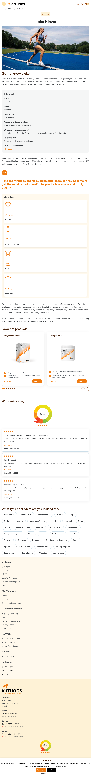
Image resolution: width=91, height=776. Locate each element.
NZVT (4, 574)
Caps (72, 514)
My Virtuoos (9, 590)
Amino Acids (26, 514)
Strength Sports (63, 546)
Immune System (23, 527)
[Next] (87, 389)
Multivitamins (55, 527)
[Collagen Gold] (68, 353)
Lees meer (45, 773)
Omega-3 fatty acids (13, 534)
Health (7, 527)
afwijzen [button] (52, 770)
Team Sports (27, 553)
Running (35, 540)
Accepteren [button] (41, 770)
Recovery (22, 540)
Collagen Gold (55, 335)
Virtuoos (6, 561)
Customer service (12, 608)
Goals (80, 521)
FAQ (3, 617)
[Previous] (83, 389)
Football (54, 521)
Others (43, 534)
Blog (4, 585)
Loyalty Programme (10, 578)
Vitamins (43, 553)
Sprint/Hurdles (43, 546)
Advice (6, 651)
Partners (7, 633)
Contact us (6, 628)
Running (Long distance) (56, 540)
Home (4, 9)
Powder (73, 534)
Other (30, 534)
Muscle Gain (73, 527)
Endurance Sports (37, 521)
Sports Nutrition (23, 546)
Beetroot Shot (44, 514)
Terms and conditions (11, 621)
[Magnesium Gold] (23, 353)
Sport (75, 540)
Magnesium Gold (12, 335)
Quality (5, 570)
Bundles (60, 514)
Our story (6, 567)
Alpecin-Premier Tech (11, 639)
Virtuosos (11, 9)
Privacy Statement (9, 625)
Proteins (7, 540)
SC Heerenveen (8, 642)
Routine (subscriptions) (11, 603)
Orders (4, 596)
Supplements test (9, 656)
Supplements (9, 553)
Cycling (7, 521)
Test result (6, 599)
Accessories (9, 514)
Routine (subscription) (11, 582)
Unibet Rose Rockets (10, 646)
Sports (7, 546)
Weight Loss (58, 553)
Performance (58, 534)
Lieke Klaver (21, 9)
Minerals (40, 527)
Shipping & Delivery (10, 613)
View (35, 381)
